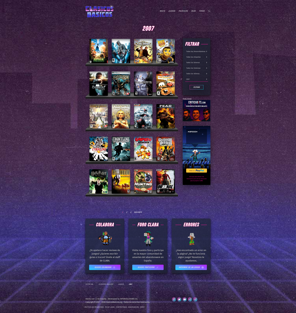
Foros (202, 11)
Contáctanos (121, 307)
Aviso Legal (110, 307)
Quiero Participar (146, 267)
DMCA (142, 307)
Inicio (162, 11)
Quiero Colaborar (103, 267)
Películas (183, 11)
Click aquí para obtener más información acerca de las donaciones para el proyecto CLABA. (197, 178)
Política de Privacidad (94, 307)
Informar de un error (189, 267)
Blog (193, 11)
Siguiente (138, 212)
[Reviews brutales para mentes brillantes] (196, 110)
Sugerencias (133, 307)
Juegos (171, 11)
